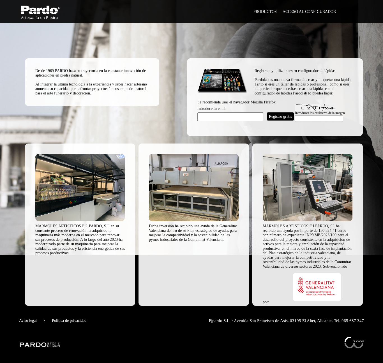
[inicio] (40, 17)
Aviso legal (28, 320)
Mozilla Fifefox (263, 102)
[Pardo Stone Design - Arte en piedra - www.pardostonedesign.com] (40, 346)
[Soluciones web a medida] (354, 346)
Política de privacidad (69, 320)
